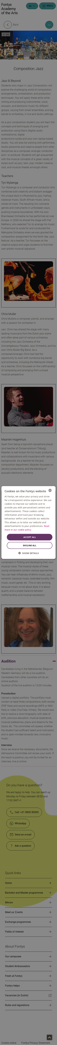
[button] (28, 553)
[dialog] (28, 522)
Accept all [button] (29, 537)
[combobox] (50, 490)
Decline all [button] (29, 545)
